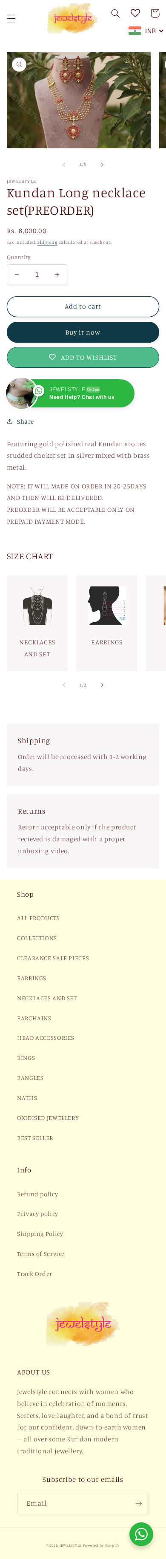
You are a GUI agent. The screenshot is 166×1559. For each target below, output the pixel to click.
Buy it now (83, 332)
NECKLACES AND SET (47, 998)
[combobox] (146, 30)
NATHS (27, 1097)
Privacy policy (37, 1213)
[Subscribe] (139, 1503)
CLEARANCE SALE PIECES (53, 957)
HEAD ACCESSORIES (45, 1037)
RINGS (26, 1057)
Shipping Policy (40, 1233)
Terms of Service (41, 1253)
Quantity (18, 257)
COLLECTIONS (37, 937)
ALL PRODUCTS (38, 917)
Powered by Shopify (101, 1545)
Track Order (34, 1273)
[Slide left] (63, 164)
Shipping (47, 242)
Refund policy (37, 1194)
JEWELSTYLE (71, 1545)
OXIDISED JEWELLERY (48, 1117)
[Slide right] (102, 164)
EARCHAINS (34, 1018)
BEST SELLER (35, 1137)
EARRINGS (31, 978)
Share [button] (25, 421)
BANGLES (30, 1077)
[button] (11, 18)
